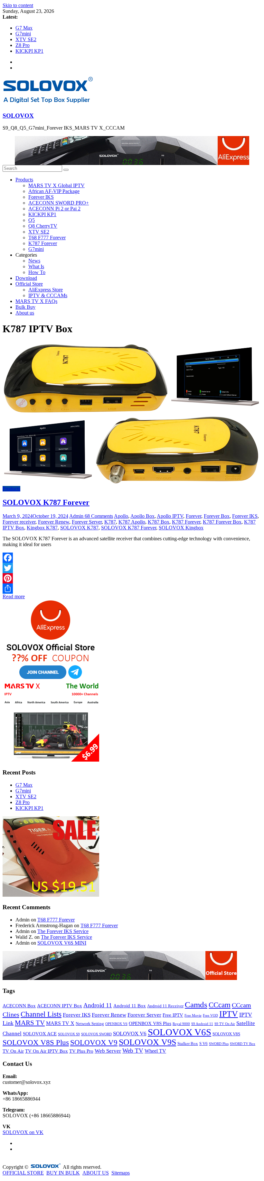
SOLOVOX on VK (23, 1132)
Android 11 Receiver (165, 1006)
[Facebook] (132, 558)
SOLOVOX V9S (147, 1042)
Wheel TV (155, 1051)
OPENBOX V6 (116, 1024)
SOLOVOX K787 (79, 527)
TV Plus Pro (81, 1051)
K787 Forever (42, 243)
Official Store (29, 284)
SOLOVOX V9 (94, 1043)
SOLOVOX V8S (226, 1034)
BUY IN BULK (63, 1173)
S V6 (203, 1043)
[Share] (132, 588)
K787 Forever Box (222, 522)
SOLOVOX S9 (69, 1034)
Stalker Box (187, 1043)
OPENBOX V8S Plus (150, 1023)
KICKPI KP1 (29, 51)
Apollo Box (142, 516)
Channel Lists (41, 1014)
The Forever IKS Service (63, 931)
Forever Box (217, 516)
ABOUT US (95, 1173)
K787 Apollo (131, 522)
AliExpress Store (45, 289)
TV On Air (13, 1051)
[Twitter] (132, 568)
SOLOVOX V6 (129, 1033)
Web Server (108, 1051)
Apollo (121, 516)
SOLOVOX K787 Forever (46, 502)
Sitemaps (120, 1173)
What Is (36, 266)
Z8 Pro (22, 45)
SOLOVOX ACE (40, 1033)
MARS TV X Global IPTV (56, 185)
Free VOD (210, 1015)
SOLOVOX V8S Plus (36, 1043)
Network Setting (90, 1023)
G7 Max (24, 28)
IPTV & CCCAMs (47, 295)
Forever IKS (41, 197)
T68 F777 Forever (47, 237)
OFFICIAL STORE (23, 1173)
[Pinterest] (132, 578)
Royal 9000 (181, 1024)
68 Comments (99, 516)
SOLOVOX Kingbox (181, 527)
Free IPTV (173, 1015)
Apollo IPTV (170, 516)
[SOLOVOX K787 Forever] (131, 483)
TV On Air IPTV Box (46, 1051)
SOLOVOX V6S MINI (61, 943)
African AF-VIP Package (54, 191)
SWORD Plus (219, 1044)
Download (26, 278)
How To (36, 272)
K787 (110, 522)
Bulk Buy (25, 307)
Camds (196, 1004)
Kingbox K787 (42, 527)
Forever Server (87, 522)
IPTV (228, 1014)
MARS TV (30, 1023)
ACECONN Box (19, 1005)
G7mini (23, 33)
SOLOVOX (18, 115)
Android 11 (97, 1005)
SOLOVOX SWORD (96, 1034)
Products (24, 179)
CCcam (220, 1005)
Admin (77, 516)
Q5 (31, 220)
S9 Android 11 (202, 1024)
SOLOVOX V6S (179, 1032)
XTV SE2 (25, 39)
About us (24, 313)
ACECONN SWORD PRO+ (58, 203)
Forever (193, 516)
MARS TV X (60, 1023)
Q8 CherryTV (42, 226)
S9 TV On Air (224, 1024)
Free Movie (193, 1015)
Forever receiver (19, 522)
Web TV (132, 1050)
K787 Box (158, 522)
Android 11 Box (129, 1005)
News (34, 260)
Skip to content (18, 5)
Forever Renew (53, 522)
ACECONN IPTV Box (59, 1005)
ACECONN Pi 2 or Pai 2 (54, 208)
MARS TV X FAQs (36, 301)
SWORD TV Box (242, 1044)
